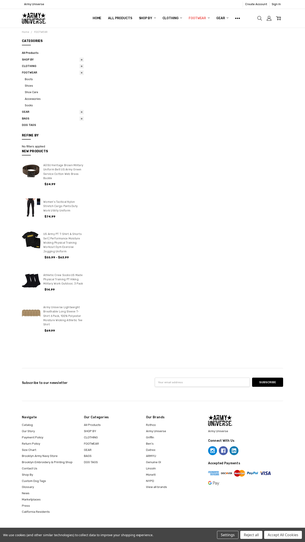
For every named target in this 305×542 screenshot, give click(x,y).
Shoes (29, 85)
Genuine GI (153, 462)
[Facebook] (223, 450)
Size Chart (29, 450)
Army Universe (156, 431)
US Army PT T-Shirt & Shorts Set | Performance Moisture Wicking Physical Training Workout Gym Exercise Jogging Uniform (62, 242)
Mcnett (151, 474)
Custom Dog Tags (34, 481)
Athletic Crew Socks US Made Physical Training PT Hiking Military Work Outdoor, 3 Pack (63, 279)
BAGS (25, 118)
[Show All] (237, 18)
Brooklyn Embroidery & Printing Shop (47, 462)
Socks (29, 105)
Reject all (251, 534)
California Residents (36, 511)
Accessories (32, 98)
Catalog (27, 425)
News (25, 493)
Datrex (150, 450)
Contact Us (29, 468)
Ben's (150, 443)
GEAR (221, 18)
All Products (120, 18)
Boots (29, 79)
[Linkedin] (234, 450)
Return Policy (31, 443)
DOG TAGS (29, 125)
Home (97, 18)
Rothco (151, 425)
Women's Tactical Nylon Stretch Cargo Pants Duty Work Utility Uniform (60, 206)
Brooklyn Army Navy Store (40, 456)
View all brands (156, 487)
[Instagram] (212, 450)
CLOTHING (171, 18)
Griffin (150, 437)
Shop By (27, 474)
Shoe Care (31, 92)
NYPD (150, 481)
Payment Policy (32, 437)
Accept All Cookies (283, 534)
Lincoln (151, 468)
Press (26, 505)
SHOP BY (146, 18)
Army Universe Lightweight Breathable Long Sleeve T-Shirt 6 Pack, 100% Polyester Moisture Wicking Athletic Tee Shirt (62, 316)
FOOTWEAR (198, 18)
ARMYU (151, 456)
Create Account (256, 4)
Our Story (28, 431)
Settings (228, 534)
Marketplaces (31, 499)
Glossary (28, 487)
